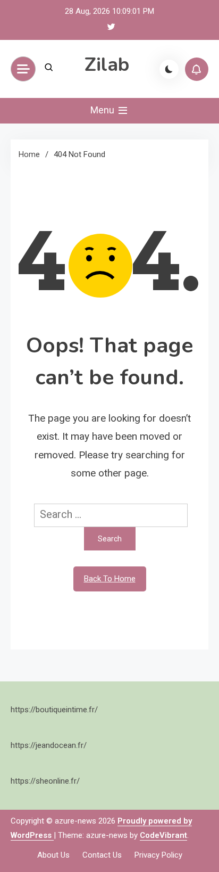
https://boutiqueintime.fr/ (54, 709)
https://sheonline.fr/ (45, 781)
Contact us (102, 855)
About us (53, 855)
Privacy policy (158, 855)
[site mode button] (169, 69)
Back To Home (110, 578)
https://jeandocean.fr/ (49, 745)
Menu (103, 110)
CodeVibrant (163, 835)
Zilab (107, 65)
